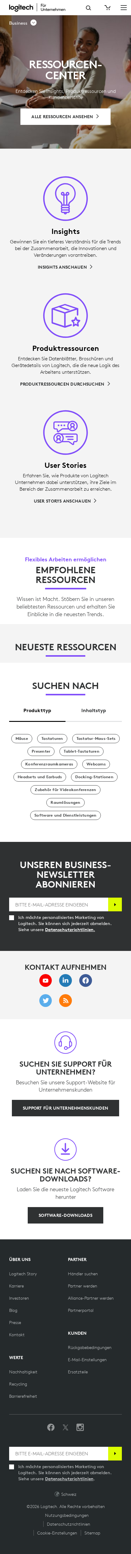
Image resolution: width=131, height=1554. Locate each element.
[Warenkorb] (107, 7)
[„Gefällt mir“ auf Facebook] (51, 1428)
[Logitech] (41, 7)
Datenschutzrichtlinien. (70, 929)
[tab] (37, 708)
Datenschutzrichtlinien (69, 1479)
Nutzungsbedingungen (67, 1515)
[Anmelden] (115, 904)
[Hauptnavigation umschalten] (123, 7)
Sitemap (92, 1533)
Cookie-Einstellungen (57, 1533)
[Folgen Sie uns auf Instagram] (80, 1428)
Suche (88, 8)
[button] (23, 23)
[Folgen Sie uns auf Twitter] (65, 1428)
